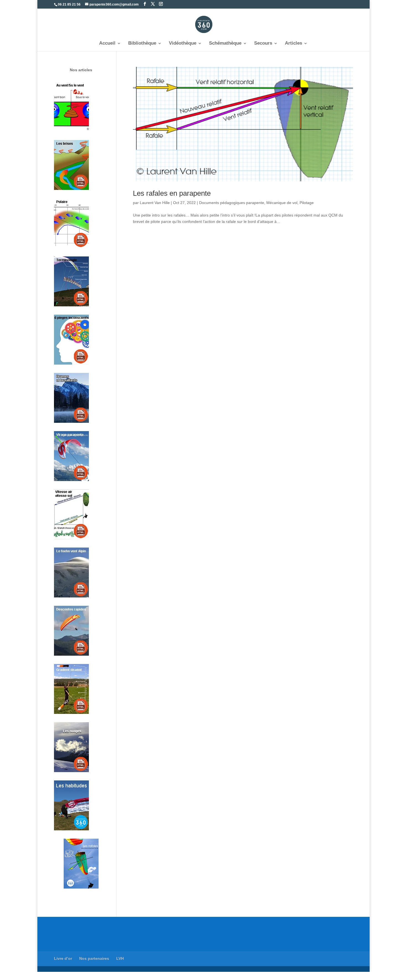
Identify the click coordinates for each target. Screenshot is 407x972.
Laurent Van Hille (155, 202)
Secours (263, 43)
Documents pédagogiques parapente (231, 202)
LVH (120, 958)
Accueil (107, 43)
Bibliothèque (142, 43)
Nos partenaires (94, 958)
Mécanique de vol (281, 202)
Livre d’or (63, 958)
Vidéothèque (182, 43)
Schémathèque (225, 43)
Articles (293, 43)
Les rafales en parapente (172, 193)
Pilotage (307, 202)
